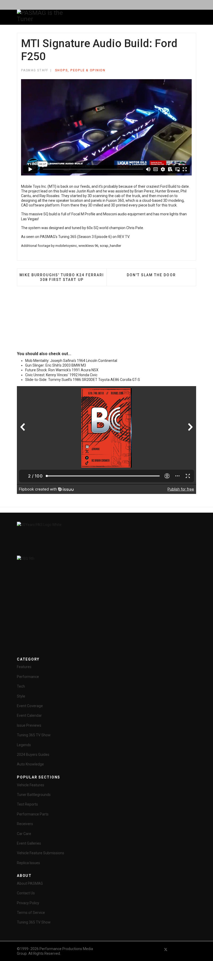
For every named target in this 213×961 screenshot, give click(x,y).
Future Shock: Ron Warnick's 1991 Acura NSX (61, 370)
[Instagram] (194, 949)
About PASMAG (30, 883)
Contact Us (26, 893)
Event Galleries (29, 843)
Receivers (25, 824)
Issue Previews (29, 725)
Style (21, 696)
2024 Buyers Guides (33, 754)
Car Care (24, 834)
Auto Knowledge (30, 764)
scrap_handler (110, 246)
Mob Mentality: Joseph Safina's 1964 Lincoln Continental (71, 361)
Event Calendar (29, 715)
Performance (28, 677)
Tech (21, 686)
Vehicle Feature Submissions (40, 853)
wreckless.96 (88, 246)
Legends (24, 745)
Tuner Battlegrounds (34, 795)
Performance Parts (33, 814)
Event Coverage (30, 706)
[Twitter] (166, 949)
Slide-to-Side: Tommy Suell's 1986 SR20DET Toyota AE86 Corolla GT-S (82, 380)
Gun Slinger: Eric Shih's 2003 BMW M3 (55, 365)
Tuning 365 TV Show (34, 735)
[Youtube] (175, 949)
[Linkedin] (184, 949)
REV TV (123, 237)
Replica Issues (28, 863)
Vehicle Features (30, 785)
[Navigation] (81, 17)
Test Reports (27, 804)
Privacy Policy (28, 903)
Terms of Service (31, 912)
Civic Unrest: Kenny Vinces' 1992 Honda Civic (61, 375)
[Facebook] (156, 949)
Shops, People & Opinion (80, 70)
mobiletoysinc (66, 246)
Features (24, 667)
